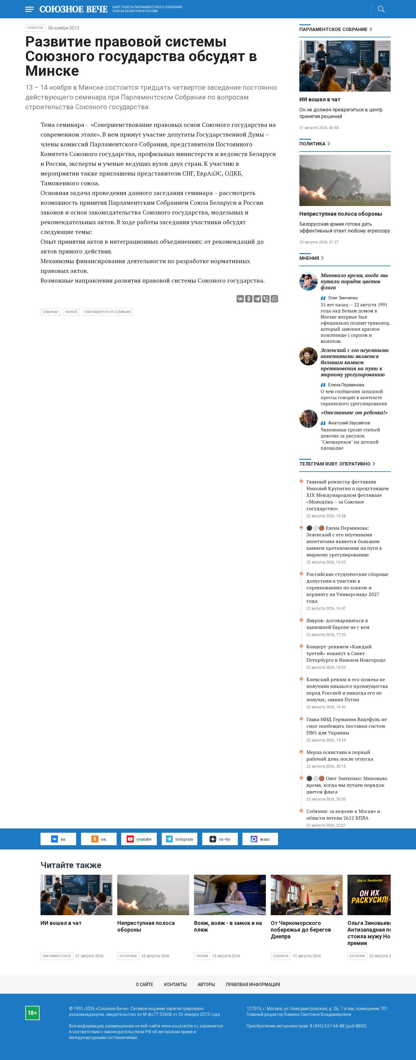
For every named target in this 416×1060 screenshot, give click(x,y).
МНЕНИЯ (309, 258)
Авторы (206, 984)
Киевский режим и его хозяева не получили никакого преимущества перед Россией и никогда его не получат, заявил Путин (347, 689)
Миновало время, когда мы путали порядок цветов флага (354, 281)
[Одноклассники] (248, 298)
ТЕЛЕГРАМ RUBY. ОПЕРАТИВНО (335, 464)
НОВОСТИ (35, 28)
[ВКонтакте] (240, 298)
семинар (50, 312)
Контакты (175, 984)
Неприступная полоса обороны (340, 214)
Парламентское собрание (108, 312)
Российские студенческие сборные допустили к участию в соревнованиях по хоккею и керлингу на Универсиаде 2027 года (347, 587)
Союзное (281, 956)
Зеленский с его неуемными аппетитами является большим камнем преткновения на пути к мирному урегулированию (355, 362)
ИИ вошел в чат (319, 99)
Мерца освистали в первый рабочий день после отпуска (339, 755)
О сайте (144, 984)
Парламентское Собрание (333, 29)
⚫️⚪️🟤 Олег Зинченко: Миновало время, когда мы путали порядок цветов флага (346, 785)
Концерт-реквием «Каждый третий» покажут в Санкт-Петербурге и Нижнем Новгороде (346, 653)
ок (103, 839)
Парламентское (57, 956)
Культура (357, 956)
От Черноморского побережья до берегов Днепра (301, 930)
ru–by (224, 839)
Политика (312, 144)
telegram (184, 839)
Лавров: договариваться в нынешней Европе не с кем (337, 623)
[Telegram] (257, 298)
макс (265, 839)
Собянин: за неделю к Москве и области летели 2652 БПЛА (343, 814)
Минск (71, 312)
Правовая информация (253, 984)
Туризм (202, 956)
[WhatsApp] (274, 298)
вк (63, 839)
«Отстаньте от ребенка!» (354, 412)
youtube (144, 839)
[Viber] (266, 298)
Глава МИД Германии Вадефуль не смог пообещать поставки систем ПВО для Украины (346, 726)
